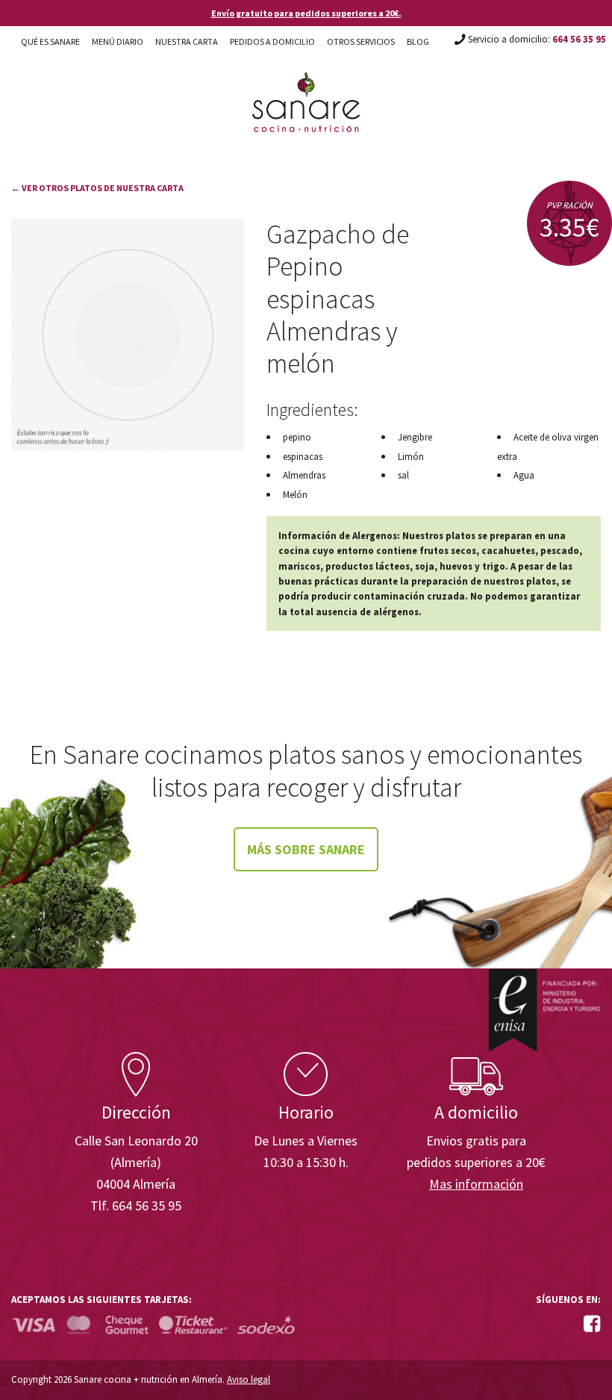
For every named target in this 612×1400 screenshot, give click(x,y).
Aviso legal (248, 1379)
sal (403, 475)
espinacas (302, 456)
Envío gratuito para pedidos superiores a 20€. (306, 13)
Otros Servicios (361, 41)
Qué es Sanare (50, 41)
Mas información (476, 1183)
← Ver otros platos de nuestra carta (97, 187)
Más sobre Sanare (306, 849)
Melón (295, 494)
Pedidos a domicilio (272, 41)
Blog (418, 41)
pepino (297, 437)
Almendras (304, 475)
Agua (523, 475)
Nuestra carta (186, 41)
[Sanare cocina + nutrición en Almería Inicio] (306, 88)
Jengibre (415, 437)
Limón (411, 456)
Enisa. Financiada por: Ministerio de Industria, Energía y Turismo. (544, 1010)
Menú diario (117, 41)
